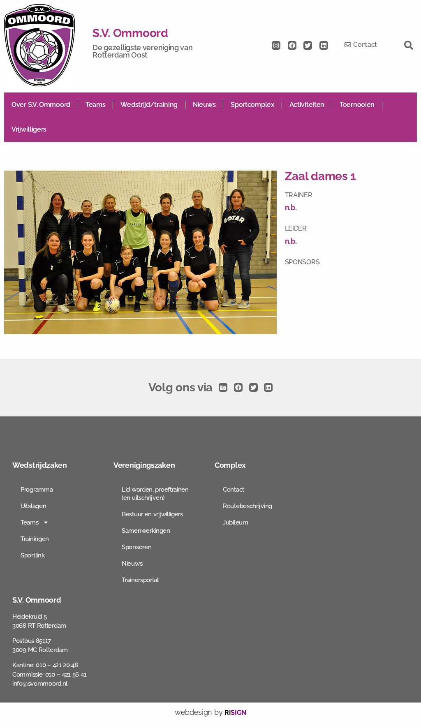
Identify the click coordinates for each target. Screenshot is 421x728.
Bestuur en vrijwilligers (152, 514)
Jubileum (235, 522)
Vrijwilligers (29, 129)
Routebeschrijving (247, 506)
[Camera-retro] (223, 387)
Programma (37, 489)
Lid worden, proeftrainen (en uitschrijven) (155, 494)
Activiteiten (306, 105)
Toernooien (357, 105)
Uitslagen (33, 506)
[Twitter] (307, 45)
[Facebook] (292, 45)
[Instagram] (276, 45)
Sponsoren (136, 547)
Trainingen (35, 539)
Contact (233, 489)
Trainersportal (140, 580)
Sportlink (32, 555)
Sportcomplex (252, 105)
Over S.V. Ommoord (41, 105)
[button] (408, 45)
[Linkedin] (323, 45)
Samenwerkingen (146, 530)
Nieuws (204, 105)
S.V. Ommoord (130, 33)
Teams (96, 105)
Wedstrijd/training (149, 105)
